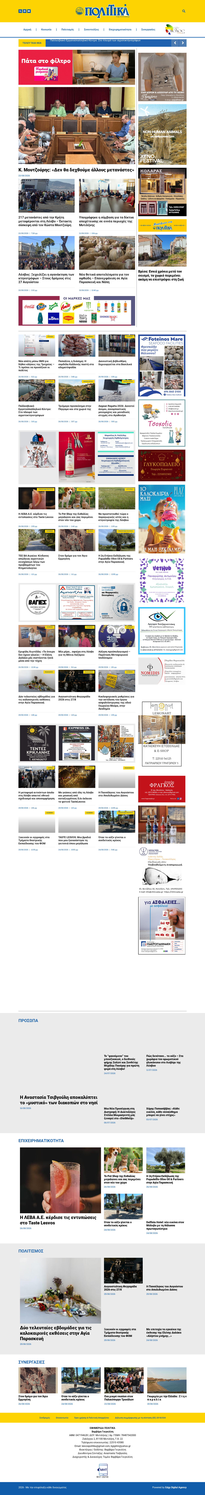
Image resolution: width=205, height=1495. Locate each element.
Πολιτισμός (67, 29)
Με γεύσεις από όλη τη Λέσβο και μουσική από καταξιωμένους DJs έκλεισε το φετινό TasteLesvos (75, 797)
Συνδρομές (44, 1418)
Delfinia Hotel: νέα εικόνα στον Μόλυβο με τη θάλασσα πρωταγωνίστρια (165, 1225)
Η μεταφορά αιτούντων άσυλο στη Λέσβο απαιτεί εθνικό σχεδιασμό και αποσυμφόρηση (36, 795)
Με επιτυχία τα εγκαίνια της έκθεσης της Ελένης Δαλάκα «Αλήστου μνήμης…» (163, 1332)
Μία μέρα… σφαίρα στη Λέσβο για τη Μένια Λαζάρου (76, 653)
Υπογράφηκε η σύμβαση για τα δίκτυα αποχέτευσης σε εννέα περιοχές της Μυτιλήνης (106, 221)
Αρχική (27, 29)
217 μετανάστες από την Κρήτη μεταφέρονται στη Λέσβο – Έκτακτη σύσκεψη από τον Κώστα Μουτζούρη (45, 221)
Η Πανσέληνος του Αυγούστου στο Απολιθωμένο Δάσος (116, 794)
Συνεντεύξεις (91, 29)
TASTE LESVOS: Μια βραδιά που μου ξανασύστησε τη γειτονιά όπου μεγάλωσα (74, 840)
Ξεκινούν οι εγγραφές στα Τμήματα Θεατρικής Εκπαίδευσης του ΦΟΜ (34, 840)
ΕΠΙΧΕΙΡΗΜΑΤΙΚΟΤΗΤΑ (41, 1140)
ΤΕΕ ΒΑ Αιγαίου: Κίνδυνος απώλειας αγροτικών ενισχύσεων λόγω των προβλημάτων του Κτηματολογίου (33, 561)
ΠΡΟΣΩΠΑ (28, 1020)
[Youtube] (29, 11)
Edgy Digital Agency (176, 1487)
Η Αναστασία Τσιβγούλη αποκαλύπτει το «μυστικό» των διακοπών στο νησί (59, 1100)
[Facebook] (24, 11)
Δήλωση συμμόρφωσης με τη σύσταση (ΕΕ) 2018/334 (140, 1418)
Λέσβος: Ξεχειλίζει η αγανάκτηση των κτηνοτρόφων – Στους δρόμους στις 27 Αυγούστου (46, 278)
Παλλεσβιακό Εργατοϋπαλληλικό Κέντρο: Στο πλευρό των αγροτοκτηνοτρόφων (34, 410)
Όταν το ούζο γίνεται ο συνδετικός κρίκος (112, 839)
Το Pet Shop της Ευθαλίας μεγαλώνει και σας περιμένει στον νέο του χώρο (75, 517)
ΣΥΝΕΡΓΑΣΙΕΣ (31, 1362)
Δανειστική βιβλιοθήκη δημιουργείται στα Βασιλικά (115, 363)
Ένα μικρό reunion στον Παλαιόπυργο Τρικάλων (119, 1398)
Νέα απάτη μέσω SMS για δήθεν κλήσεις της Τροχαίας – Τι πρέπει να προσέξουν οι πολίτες (36, 366)
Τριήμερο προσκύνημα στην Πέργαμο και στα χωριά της (74, 407)
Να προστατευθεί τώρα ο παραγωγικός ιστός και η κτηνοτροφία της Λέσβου (113, 517)
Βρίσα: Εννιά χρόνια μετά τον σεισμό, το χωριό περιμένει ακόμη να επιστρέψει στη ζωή (161, 275)
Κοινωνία (46, 29)
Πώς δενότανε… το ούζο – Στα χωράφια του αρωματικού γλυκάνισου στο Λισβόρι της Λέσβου (164, 1060)
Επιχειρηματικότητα (120, 29)
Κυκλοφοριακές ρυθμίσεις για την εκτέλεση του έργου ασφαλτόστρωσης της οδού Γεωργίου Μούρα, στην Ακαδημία (116, 702)
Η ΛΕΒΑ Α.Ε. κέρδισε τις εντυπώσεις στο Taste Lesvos (35, 515)
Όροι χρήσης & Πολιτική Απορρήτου (91, 1418)
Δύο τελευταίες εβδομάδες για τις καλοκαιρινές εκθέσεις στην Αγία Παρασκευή (36, 699)
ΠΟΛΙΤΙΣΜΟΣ (30, 1251)
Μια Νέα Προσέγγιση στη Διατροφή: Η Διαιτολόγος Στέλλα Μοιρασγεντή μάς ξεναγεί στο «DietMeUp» (120, 1113)
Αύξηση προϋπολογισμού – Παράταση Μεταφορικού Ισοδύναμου (114, 654)
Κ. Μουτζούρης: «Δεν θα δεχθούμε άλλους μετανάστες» (76, 169)
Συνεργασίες (148, 29)
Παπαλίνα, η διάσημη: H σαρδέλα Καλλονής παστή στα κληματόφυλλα (76, 364)
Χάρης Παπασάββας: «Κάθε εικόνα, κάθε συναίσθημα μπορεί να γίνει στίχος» (163, 1112)
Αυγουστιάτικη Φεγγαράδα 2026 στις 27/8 (74, 698)
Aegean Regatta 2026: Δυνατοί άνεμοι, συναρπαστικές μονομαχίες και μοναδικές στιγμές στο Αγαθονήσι (109, 42)
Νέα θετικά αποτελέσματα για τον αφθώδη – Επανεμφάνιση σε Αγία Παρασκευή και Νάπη (104, 278)
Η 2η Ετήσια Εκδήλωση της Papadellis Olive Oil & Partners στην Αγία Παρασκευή (115, 558)
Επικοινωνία (62, 1418)
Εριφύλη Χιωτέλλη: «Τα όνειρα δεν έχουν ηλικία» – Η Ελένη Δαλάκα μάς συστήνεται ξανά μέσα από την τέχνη (36, 656)
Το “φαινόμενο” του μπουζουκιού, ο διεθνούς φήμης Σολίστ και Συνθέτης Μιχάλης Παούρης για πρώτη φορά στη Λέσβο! (121, 1062)
